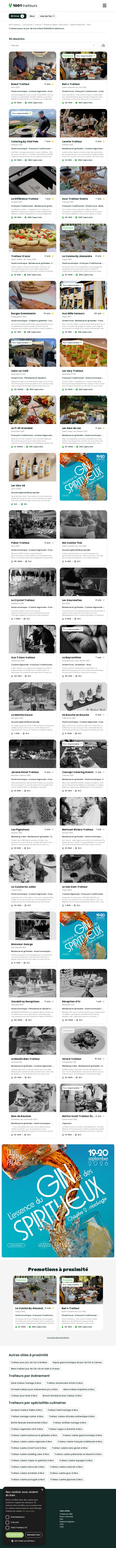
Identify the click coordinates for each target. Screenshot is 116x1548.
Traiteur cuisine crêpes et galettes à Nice (32, 1460)
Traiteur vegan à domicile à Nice (65, 1429)
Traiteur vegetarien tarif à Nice (27, 1429)
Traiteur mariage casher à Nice (27, 1416)
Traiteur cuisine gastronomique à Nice (82, 1435)
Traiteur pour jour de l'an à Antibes (29, 1362)
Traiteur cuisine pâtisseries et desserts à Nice (78, 1454)
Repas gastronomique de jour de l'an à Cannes (77, 1362)
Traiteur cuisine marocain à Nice (27, 1466)
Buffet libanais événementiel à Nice (29, 1422)
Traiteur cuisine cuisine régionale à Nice (31, 1441)
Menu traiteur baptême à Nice (78, 1389)
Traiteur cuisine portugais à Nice (28, 1479)
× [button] (42, 1490)
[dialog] (24, 1516)
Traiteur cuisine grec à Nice (64, 1473)
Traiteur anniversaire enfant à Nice (65, 1383)
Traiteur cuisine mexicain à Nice (66, 1466)
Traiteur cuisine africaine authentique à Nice (72, 1416)
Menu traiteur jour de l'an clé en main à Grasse (35, 1368)
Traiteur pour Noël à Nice (24, 1395)
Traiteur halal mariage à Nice (63, 1410)
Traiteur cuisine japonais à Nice (66, 1479)
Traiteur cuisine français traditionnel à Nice (80, 1441)
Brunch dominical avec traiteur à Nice (62, 1395)
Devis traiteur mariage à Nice (26, 1383)
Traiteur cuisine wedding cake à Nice (30, 1454)
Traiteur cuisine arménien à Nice (27, 1473)
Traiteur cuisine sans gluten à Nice (69, 1448)
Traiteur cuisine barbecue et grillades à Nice (34, 1435)
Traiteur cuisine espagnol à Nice (76, 1460)
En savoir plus (29, 1511)
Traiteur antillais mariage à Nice (69, 1422)
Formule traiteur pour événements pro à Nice (34, 1389)
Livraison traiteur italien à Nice (26, 1410)
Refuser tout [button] (33, 1535)
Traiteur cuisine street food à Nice (28, 1448)
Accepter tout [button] (14, 1535)
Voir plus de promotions (58, 1337)
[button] (24, 1540)
